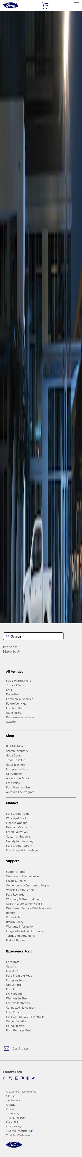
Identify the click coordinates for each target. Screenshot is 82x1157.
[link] (10, 1096)
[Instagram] (22, 1078)
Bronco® (10, 647)
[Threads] (27, 1078)
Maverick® (11, 651)
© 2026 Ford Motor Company (21, 1091)
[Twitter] (10, 1078)
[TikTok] (33, 1078)
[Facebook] (4, 1078)
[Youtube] (16, 1078)
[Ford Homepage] (14, 1147)
